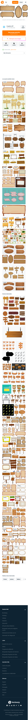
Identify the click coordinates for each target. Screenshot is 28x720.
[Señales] (13, 116)
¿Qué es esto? (13, 49)
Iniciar (21, 2)
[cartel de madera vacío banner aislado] (13, 241)
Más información (7, 52)
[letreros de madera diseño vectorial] (7, 127)
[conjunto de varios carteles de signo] (13, 278)
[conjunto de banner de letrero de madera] (7, 180)
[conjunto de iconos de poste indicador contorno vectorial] (8, 411)
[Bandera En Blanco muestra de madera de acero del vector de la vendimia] (13, 150)
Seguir (23, 27)
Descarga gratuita (14, 33)
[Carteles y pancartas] (13, 167)
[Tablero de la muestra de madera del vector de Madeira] (13, 315)
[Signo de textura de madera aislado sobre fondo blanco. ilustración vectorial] (8, 136)
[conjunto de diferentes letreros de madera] (13, 86)
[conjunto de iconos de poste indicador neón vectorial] (8, 474)
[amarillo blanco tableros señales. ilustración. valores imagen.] (6, 443)
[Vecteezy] (2, 2)
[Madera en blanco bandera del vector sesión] (13, 101)
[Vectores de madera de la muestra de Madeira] (13, 227)
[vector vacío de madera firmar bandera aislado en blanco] (13, 376)
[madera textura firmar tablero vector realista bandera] (13, 292)
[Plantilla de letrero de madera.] (8, 253)
